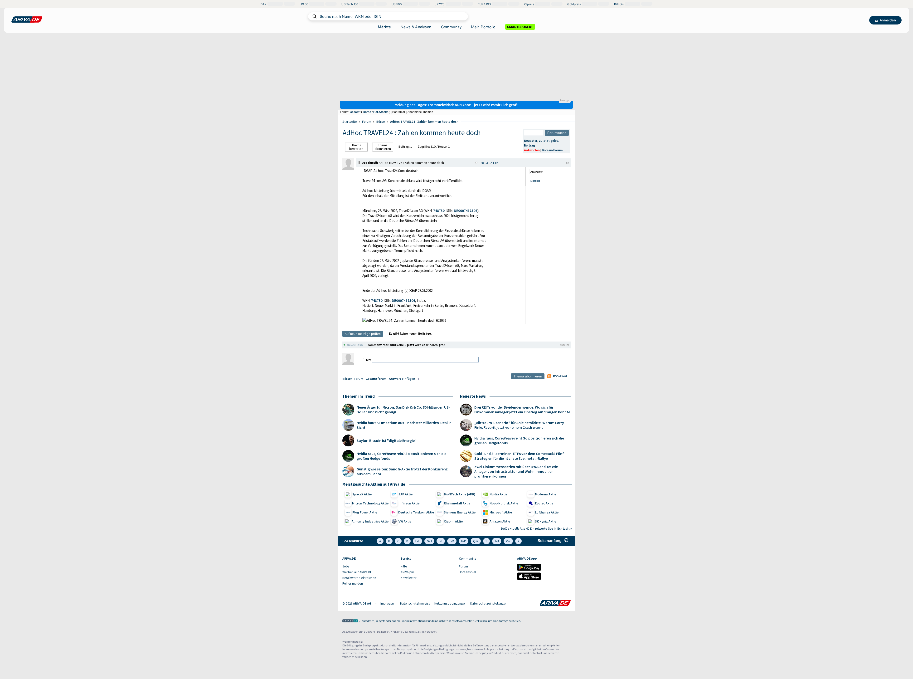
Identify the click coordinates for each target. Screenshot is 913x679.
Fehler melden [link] (352, 583)
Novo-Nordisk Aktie (504, 503)
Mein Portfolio (483, 26)
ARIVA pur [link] (407, 572)
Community (451, 26)
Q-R (475, 541)
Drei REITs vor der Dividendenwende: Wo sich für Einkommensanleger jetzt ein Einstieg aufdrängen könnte (522, 409)
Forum (366, 121)
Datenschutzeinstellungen (488, 603)
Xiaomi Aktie (453, 521)
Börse (367, 112)
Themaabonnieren (383, 147)
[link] (348, 169)
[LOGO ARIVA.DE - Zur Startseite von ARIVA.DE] (26, 19)
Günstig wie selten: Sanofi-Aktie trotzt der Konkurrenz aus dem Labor (402, 471)
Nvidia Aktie (498, 494)
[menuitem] (369, 566)
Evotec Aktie (544, 503)
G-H (429, 541)
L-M (452, 541)
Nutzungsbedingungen (450, 603)
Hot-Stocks (381, 112)
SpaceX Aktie (362, 494)
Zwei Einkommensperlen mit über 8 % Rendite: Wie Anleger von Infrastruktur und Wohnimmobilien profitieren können (516, 471)
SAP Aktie (405, 494)
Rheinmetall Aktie (457, 503)
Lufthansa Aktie (546, 512)
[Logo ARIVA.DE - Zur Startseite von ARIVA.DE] (555, 603)
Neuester (530, 140)
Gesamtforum (376, 378)
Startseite (349, 121)
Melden (535, 180)
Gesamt (355, 112)
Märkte (384, 26)
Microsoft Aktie (501, 512)
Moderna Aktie (545, 494)
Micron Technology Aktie (370, 503)
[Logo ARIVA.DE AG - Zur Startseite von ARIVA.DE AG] (350, 621)
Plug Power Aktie (364, 512)
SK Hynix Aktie (545, 521)
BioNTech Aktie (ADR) (459, 494)
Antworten (532, 150)
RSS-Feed (560, 376)
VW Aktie (404, 521)
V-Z (508, 541)
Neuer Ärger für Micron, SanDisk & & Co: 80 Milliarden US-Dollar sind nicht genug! (403, 409)
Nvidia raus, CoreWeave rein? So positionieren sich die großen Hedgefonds (401, 456)
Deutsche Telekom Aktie (416, 512)
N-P (463, 541)
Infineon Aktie (408, 503)
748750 (439, 210)
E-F (417, 541)
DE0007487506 (465, 210)
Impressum (388, 603)
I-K (440, 541)
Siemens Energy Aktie (460, 512)
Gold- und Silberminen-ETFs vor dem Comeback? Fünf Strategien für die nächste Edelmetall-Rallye (519, 456)
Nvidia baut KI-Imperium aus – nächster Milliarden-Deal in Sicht (404, 425)
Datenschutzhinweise (415, 603)
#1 (567, 163)
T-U (497, 541)
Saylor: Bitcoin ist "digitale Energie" (386, 440)
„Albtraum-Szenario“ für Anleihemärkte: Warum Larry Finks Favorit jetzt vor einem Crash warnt (519, 425)
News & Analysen (416, 26)
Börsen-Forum (552, 150)
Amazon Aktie (500, 521)
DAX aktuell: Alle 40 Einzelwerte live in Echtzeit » (536, 528)
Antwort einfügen (402, 378)
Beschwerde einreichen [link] (359, 578)
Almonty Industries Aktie (370, 521)
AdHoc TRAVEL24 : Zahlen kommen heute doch (424, 121)
